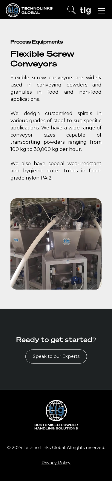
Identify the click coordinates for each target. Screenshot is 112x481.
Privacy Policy (56, 462)
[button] (100, 11)
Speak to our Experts (56, 356)
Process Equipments (36, 41)
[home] (29, 11)
